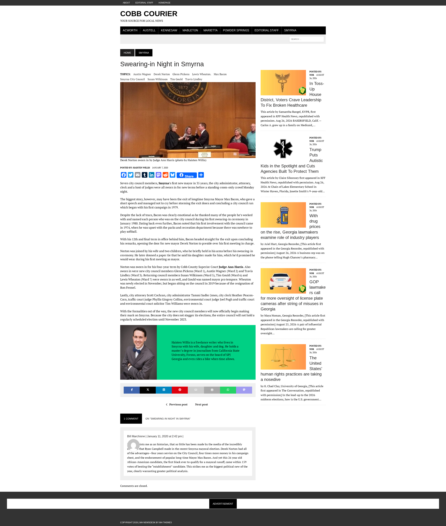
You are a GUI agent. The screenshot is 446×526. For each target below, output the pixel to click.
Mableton (190, 30)
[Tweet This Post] (148, 390)
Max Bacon (220, 74)
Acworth (130, 30)
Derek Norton (162, 74)
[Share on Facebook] (132, 390)
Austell (149, 30)
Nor (311, 75)
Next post (201, 404)
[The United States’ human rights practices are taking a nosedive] (283, 367)
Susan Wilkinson (158, 79)
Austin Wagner (142, 74)
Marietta (210, 30)
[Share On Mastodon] (244, 390)
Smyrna (290, 30)
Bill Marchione (136, 436)
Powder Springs (236, 30)
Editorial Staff (144, 3)
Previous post (178, 404)
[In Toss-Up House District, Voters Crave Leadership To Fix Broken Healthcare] (283, 93)
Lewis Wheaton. (201, 74)
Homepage (164, 3)
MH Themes (165, 522)
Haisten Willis (141, 167)
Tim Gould (176, 79)
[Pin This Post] (180, 390)
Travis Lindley (193, 79)
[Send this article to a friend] (196, 390)
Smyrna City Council (132, 79)
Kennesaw (169, 30)
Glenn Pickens (181, 74)
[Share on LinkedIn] (164, 390)
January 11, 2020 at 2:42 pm (164, 436)
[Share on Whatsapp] (228, 390)
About (126, 3)
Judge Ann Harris (231, 267)
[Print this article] (212, 390)
